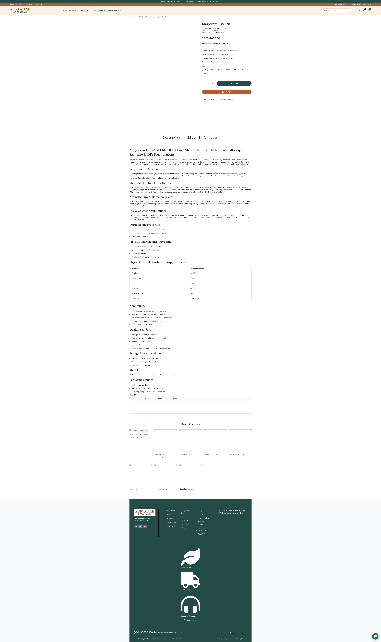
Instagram (30, 4)
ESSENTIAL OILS (143, 17)
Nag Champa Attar (186, 489)
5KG (205, 73)
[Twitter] (140, 526)
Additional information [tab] (201, 137)
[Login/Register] (359, 10)
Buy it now (226, 92)
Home (131, 17)
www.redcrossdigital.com (237, 639)
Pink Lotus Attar (160, 489)
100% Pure (216, 32)
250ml (228, 69)
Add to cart (235, 83)
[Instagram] (145, 526)
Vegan (222, 32)
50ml (212, 69)
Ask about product (227, 99)
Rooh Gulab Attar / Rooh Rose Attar (215, 455)
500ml (236, 69)
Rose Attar (133, 489)
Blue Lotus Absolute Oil (138, 435)
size (203, 67)
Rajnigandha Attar (236, 455)
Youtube (39, 4)
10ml (205, 69)
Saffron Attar (184, 455)
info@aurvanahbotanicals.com (360, 4)
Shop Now (215, 1)
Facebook (13, 4)
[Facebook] (136, 526)
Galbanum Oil (160, 455)
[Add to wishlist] (208, 99)
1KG (243, 69)
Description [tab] (171, 137)
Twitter (21, 4)
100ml (220, 69)
